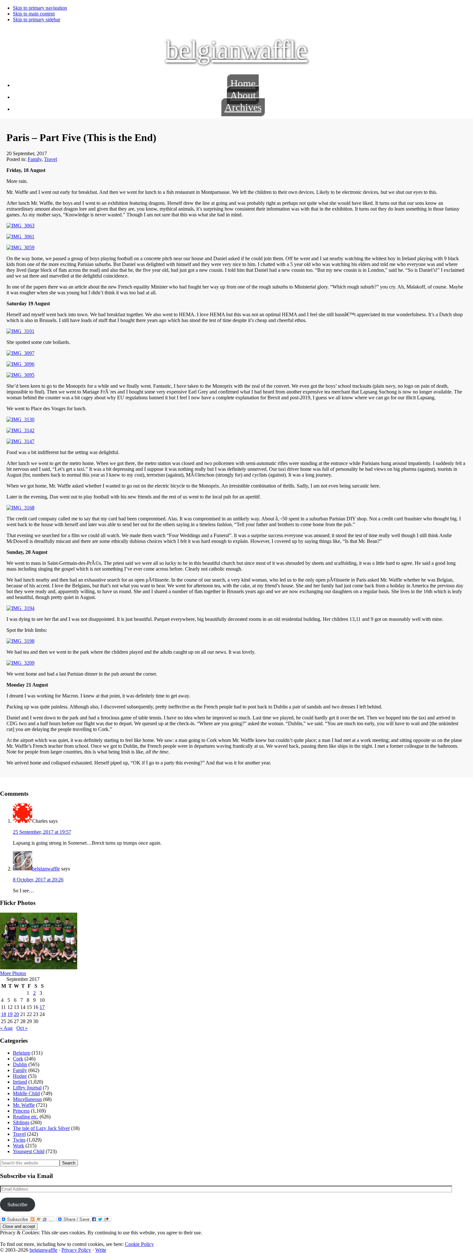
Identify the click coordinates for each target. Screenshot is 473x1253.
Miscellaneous (27, 1099)
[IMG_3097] (20, 353)
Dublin (20, 1064)
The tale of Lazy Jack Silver (41, 1128)
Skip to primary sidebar (36, 19)
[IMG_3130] (20, 419)
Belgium (21, 1053)
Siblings (21, 1122)
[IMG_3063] (20, 225)
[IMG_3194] (20, 608)
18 (3, 1014)
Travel (50, 159)
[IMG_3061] (20, 236)
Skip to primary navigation (40, 8)
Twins (19, 1140)
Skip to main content (34, 13)
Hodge (20, 1076)
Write (100, 1250)
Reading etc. (25, 1116)
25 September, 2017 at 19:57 (42, 832)
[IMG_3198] (20, 641)
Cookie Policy (139, 1244)
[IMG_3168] (20, 507)
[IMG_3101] (20, 331)
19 (10, 1014)
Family (35, 159)
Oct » (22, 1028)
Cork (18, 1058)
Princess (21, 1111)
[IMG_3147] (20, 441)
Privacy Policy (76, 1250)
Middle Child (26, 1093)
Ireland (20, 1082)
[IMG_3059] (20, 247)
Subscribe (17, 1204)
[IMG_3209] (20, 663)
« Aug (6, 1028)
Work (18, 1145)
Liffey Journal (27, 1087)
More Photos (13, 973)
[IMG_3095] (20, 375)
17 (42, 1007)
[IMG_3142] (20, 430)
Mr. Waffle (24, 1105)
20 (16, 1014)
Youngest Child (28, 1151)
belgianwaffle (237, 50)
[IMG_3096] (20, 364)
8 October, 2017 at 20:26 (38, 879)
